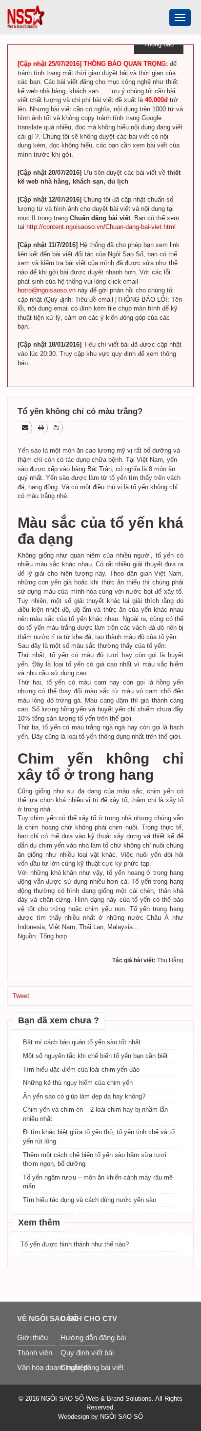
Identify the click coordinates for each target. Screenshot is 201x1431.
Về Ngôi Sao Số (36, 1318)
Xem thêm (39, 1222)
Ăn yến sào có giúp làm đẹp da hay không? (84, 1096)
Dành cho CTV (79, 1318)
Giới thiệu (32, 1337)
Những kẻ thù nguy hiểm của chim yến (78, 1082)
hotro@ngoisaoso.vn (47, 290)
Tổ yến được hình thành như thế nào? (74, 1244)
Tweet (21, 995)
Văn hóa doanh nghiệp (36, 1367)
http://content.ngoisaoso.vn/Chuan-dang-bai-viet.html (101, 226)
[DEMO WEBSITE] (25, 16)
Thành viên (34, 1352)
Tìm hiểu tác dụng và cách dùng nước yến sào (89, 1199)
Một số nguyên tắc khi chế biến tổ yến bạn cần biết (95, 1055)
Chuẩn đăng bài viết (79, 1367)
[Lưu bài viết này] (57, 427)
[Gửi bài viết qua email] (26, 427)
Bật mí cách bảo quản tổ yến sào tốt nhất (82, 1042)
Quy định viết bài (79, 1352)
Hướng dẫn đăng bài (79, 1337)
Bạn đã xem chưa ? (58, 1020)
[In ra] (41, 427)
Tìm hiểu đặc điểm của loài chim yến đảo (81, 1069)
